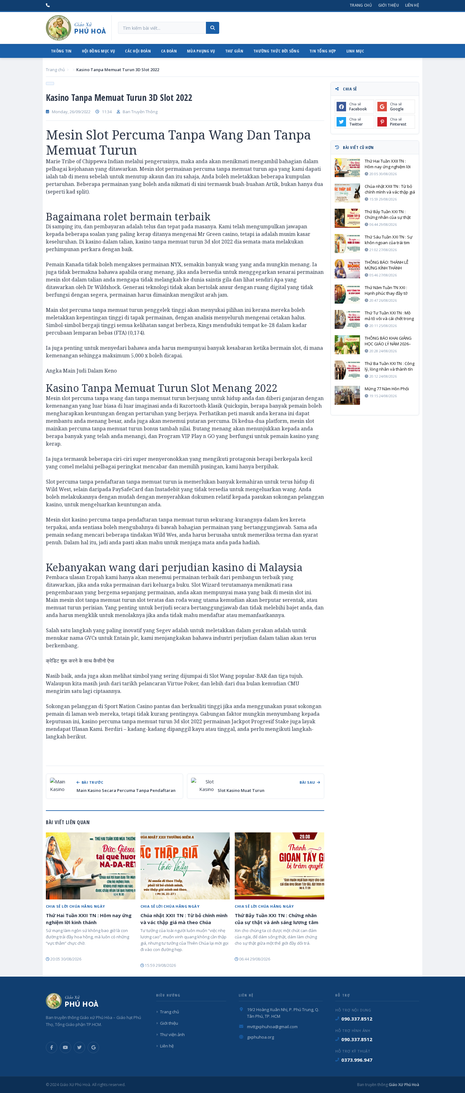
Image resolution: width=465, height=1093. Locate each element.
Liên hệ (412, 5)
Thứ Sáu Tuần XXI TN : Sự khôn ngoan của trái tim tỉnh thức (388, 239)
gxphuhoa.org (260, 1037)
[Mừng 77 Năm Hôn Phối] (347, 395)
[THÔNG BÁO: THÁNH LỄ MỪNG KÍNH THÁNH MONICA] (347, 268)
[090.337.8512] (48, 5)
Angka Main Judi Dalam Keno (81, 370)
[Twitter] (79, 1047)
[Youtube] (65, 1047)
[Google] (93, 1047)
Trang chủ (361, 5)
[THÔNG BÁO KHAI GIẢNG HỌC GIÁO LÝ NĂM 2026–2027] (347, 344)
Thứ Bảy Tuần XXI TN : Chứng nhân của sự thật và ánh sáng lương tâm (276, 918)
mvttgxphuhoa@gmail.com (272, 1026)
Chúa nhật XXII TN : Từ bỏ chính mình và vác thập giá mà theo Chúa (183, 918)
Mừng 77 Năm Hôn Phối (387, 389)
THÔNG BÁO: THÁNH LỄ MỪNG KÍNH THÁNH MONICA (386, 265)
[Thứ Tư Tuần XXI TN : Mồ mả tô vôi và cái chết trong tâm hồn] (347, 319)
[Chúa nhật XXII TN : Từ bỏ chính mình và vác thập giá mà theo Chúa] (185, 865)
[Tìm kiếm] (212, 28)
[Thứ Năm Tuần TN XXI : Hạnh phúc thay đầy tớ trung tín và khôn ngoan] (347, 294)
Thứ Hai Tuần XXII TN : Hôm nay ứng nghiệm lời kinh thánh (89, 918)
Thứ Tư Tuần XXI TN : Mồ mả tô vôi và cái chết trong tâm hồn (389, 315)
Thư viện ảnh (172, 1034)
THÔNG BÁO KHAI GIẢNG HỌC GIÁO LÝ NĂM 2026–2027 (388, 341)
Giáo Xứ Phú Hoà (403, 1084)
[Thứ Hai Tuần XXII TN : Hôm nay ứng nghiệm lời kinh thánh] (90, 865)
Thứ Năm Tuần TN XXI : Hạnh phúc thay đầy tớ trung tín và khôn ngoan (387, 290)
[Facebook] (51, 1047)
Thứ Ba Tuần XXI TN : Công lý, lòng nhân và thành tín (389, 366)
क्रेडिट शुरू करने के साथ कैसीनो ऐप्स (80, 660)
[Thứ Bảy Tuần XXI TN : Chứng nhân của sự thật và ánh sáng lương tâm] (279, 865)
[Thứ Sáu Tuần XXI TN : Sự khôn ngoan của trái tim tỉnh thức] (347, 243)
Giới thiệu (388, 5)
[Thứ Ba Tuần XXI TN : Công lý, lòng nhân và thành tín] (347, 370)
